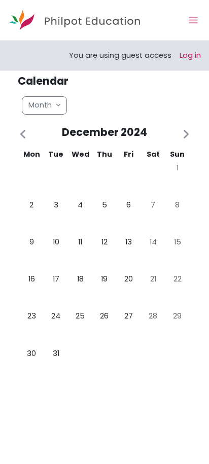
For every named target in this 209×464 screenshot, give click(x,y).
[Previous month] (24, 135)
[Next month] (184, 135)
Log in (190, 55)
